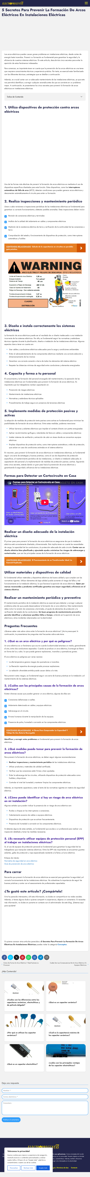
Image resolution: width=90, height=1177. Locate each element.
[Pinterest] (22, 957)
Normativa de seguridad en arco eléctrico (20, 861)
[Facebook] (4, 957)
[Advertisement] (45, 33)
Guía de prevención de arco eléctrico (19, 863)
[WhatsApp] (28, 957)
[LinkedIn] (34, 957)
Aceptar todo (43, 1168)
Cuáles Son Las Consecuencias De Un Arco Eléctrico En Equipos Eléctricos (68, 964)
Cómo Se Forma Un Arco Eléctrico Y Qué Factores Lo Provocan (21, 964)
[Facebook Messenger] (10, 957)
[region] (28, 1160)
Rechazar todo (28, 1168)
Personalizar (14, 1168)
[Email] (46, 957)
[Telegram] (40, 957)
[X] (16, 957)
